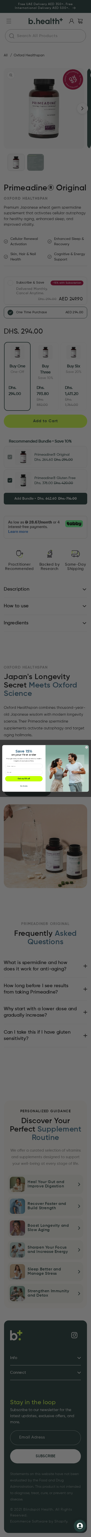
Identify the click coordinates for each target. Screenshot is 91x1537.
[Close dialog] (86, 747)
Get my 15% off (24, 779)
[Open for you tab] (80, 1526)
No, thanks (24, 786)
